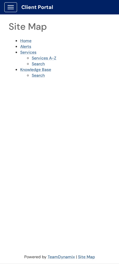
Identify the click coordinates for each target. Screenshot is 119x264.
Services (28, 52)
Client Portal (37, 7)
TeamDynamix (61, 256)
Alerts (25, 46)
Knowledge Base (35, 69)
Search (38, 63)
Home (25, 40)
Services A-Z (44, 58)
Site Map (86, 256)
